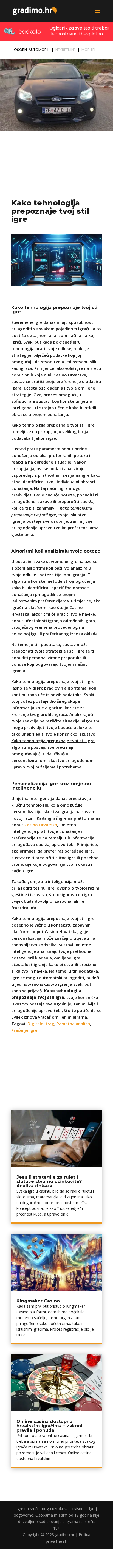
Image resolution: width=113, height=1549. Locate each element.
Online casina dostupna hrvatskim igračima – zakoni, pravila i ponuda (49, 1426)
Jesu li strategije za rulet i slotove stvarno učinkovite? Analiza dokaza (49, 1181)
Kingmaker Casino (38, 1301)
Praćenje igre (24, 1030)
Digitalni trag (40, 1023)
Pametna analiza (73, 1023)
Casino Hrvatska (40, 824)
